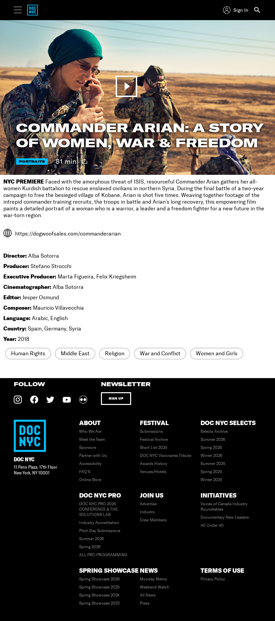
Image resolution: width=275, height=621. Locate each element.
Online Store (90, 479)
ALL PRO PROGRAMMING (103, 555)
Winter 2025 (211, 479)
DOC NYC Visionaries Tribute (165, 455)
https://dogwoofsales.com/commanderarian (68, 233)
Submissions (151, 431)
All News (148, 595)
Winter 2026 (211, 455)
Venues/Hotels (153, 471)
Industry (147, 512)
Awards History (153, 463)
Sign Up (116, 398)
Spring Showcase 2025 (99, 587)
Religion (114, 353)
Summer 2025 (213, 463)
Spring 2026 (211, 447)
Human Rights (28, 353)
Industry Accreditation (99, 522)
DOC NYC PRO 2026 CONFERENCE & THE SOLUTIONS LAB (98, 509)
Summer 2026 (213, 439)
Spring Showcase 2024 (99, 595)
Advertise (148, 504)
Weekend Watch (154, 587)
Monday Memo (153, 579)
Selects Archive (214, 431)
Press (145, 603)
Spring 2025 (211, 471)
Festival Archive (154, 439)
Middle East (75, 353)
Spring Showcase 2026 (99, 579)
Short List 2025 (153, 447)
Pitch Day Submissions (99, 530)
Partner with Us (93, 455)
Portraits (32, 161)
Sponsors (87, 447)
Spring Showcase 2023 (99, 603)
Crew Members (153, 520)
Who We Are (90, 431)
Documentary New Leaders (225, 517)
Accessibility (90, 463)
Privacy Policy (213, 579)
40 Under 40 (212, 525)
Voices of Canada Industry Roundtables (224, 507)
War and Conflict (160, 353)
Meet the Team (92, 439)
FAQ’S (84, 471)
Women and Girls (216, 353)
